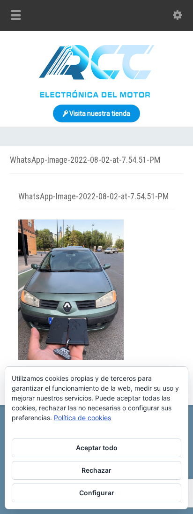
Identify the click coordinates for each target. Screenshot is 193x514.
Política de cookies (82, 418)
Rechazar (96, 470)
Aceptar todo (97, 448)
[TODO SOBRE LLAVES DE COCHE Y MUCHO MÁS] (96, 95)
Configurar (96, 493)
